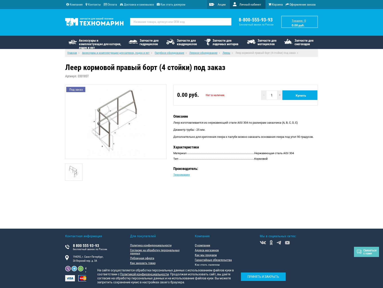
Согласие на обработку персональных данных (155, 252)
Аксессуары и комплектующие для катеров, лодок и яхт (100, 44)
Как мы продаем (206, 255)
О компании (202, 245)
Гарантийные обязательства (213, 259)
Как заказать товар (143, 263)
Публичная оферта (142, 258)
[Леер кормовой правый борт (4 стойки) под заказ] (73, 172)
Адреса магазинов (207, 250)
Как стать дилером (207, 264)
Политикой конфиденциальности (144, 274)
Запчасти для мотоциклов (267, 42)
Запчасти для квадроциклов (187, 42)
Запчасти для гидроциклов (149, 42)
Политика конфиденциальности (151, 245)
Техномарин (181, 174)
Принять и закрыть (263, 277)
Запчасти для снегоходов (304, 42)
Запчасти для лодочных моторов (225, 42)
